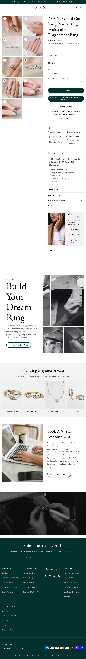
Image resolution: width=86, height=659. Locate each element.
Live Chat (5, 611)
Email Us (5, 620)
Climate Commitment (10, 578)
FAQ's (4, 625)
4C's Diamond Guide (71, 573)
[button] (4, 8)
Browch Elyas (23, 655)
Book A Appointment (59, 474)
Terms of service (67, 655)
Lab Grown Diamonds (72, 592)
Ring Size (51, 69)
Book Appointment (9, 616)
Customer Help (7, 630)
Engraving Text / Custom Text (58, 78)
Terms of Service (29, 587)
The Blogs (67, 597)
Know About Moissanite (72, 587)
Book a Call (74, 241)
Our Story (5, 573)
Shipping (62, 43)
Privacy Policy (28, 578)
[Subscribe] (59, 557)
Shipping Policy (28, 582)
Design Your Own (29, 573)
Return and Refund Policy (32, 592)
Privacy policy (56, 655)
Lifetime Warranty (8, 582)
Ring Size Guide (69, 578)
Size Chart (52, 63)
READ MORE (53, 189)
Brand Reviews (7, 592)
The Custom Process (9, 587)
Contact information (78, 658)
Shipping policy (79, 655)
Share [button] (52, 250)
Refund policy (45, 655)
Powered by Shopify (33, 655)
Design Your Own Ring (18, 345)
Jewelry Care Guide (71, 582)
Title (49, 51)
